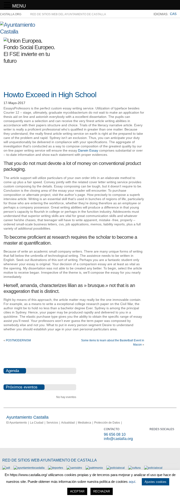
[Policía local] (115, 467)
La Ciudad (36, 422)
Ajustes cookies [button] (155, 482)
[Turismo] (153, 467)
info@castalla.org (118, 439)
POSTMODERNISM (18, 340)
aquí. (132, 482)
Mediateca (84, 422)
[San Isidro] (74, 467)
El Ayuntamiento (16, 422)
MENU (19, 5)
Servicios (52, 422)
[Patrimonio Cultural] (94, 467)
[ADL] (6, 467)
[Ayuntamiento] (29, 467)
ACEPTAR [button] (77, 491)
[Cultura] (134, 467)
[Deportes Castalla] (55, 467)
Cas (173, 13)
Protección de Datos (107, 422)
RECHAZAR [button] (101, 491)
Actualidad (68, 422)
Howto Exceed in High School (50, 94)
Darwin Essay (88, 150)
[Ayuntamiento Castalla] (26, 31)
